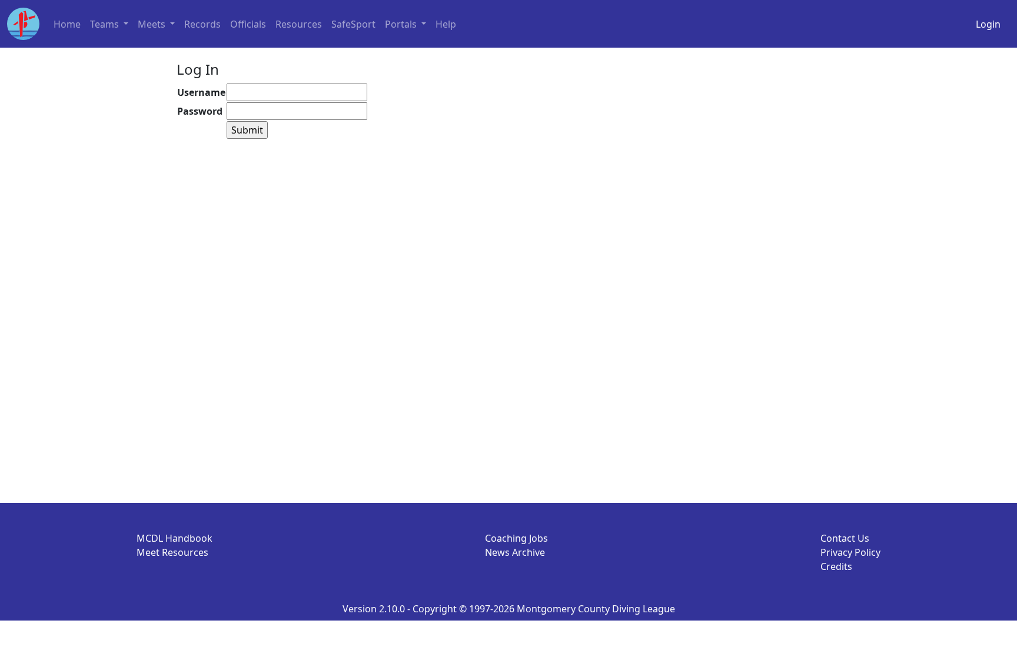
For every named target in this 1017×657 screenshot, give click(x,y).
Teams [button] (105, 24)
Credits (836, 566)
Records (202, 24)
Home (67, 24)
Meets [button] (153, 24)
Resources (298, 24)
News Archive (515, 552)
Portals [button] (402, 24)
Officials (248, 24)
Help (446, 24)
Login (988, 24)
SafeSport (353, 24)
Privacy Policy (850, 552)
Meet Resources (172, 552)
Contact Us (844, 538)
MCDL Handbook (174, 538)
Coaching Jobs (516, 538)
